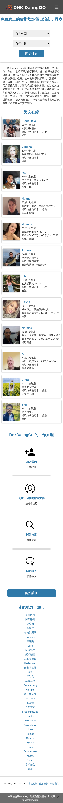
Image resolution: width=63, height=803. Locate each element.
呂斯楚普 (30, 764)
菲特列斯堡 (30, 632)
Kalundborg (30, 724)
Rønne (30, 742)
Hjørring (30, 689)
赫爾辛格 (30, 680)
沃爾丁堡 (30, 707)
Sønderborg (30, 685)
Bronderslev (30, 751)
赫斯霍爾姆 (30, 658)
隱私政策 (32, 783)
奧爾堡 (30, 628)
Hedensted (30, 663)
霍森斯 (30, 641)
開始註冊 (31, 593)
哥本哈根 (30, 614)
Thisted (30, 746)
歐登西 (30, 623)
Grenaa (30, 738)
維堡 (30, 672)
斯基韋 (30, 702)
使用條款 (43, 783)
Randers (30, 636)
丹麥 (30, 768)
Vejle (30, 645)
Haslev (30, 755)
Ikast (30, 729)
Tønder (30, 716)
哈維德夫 (30, 650)
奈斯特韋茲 (30, 667)
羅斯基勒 (30, 654)
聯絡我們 (54, 783)
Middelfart (30, 720)
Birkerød (30, 698)
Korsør (30, 733)
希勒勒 (30, 676)
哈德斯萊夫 (30, 694)
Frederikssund (30, 711)
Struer (30, 760)
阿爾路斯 (30, 619)
